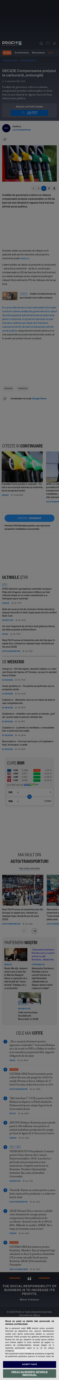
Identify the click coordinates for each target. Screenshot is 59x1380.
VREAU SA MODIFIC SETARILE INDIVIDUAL (29, 1373)
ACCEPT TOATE (29, 1364)
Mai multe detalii (22, 1350)
